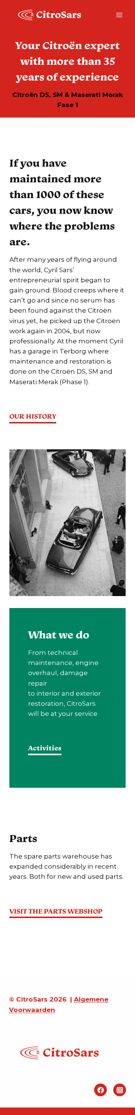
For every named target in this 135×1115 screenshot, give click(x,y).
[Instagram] (119, 1090)
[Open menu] (119, 15)
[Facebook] (100, 1090)
